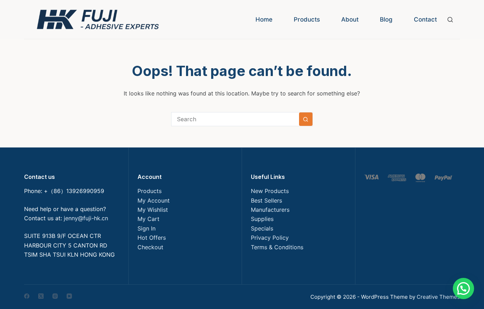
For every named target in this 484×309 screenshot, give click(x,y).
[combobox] (235, 119)
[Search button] (306, 119)
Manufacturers (270, 209)
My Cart (148, 218)
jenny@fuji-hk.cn (86, 218)
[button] (463, 288)
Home (263, 19)
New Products (270, 190)
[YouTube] (69, 296)
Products (307, 19)
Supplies (262, 218)
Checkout (150, 247)
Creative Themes (438, 296)
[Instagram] (55, 296)
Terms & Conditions (277, 247)
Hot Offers (151, 237)
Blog (386, 19)
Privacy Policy (270, 237)
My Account (153, 200)
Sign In (146, 228)
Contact (425, 19)
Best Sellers (266, 200)
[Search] (450, 19)
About (350, 19)
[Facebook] (26, 296)
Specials (262, 228)
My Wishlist (152, 209)
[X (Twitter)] (41, 296)
